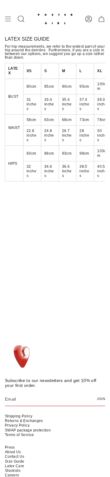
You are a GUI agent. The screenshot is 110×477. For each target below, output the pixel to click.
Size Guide (14, 461)
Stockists (12, 470)
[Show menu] (8, 19)
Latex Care (14, 466)
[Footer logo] (22, 357)
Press (10, 447)
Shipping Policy (18, 416)
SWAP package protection (28, 430)
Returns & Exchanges (24, 421)
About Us (13, 452)
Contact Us (14, 456)
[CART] (101, 19)
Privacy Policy (17, 425)
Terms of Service (19, 435)
